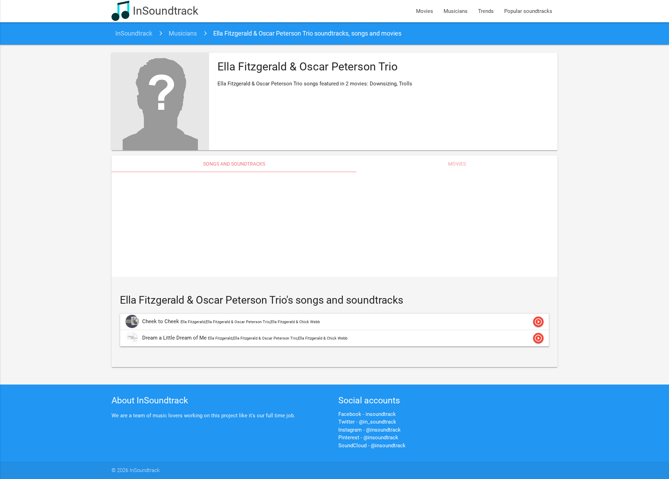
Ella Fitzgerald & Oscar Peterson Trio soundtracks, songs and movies (307, 33)
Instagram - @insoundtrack (369, 430)
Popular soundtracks (528, 11)
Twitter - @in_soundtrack (367, 422)
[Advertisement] (334, 224)
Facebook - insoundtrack (367, 414)
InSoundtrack (165, 11)
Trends (486, 11)
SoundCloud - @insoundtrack (372, 445)
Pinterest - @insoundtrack (368, 437)
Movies (424, 11)
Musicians (456, 11)
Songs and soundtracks (234, 164)
